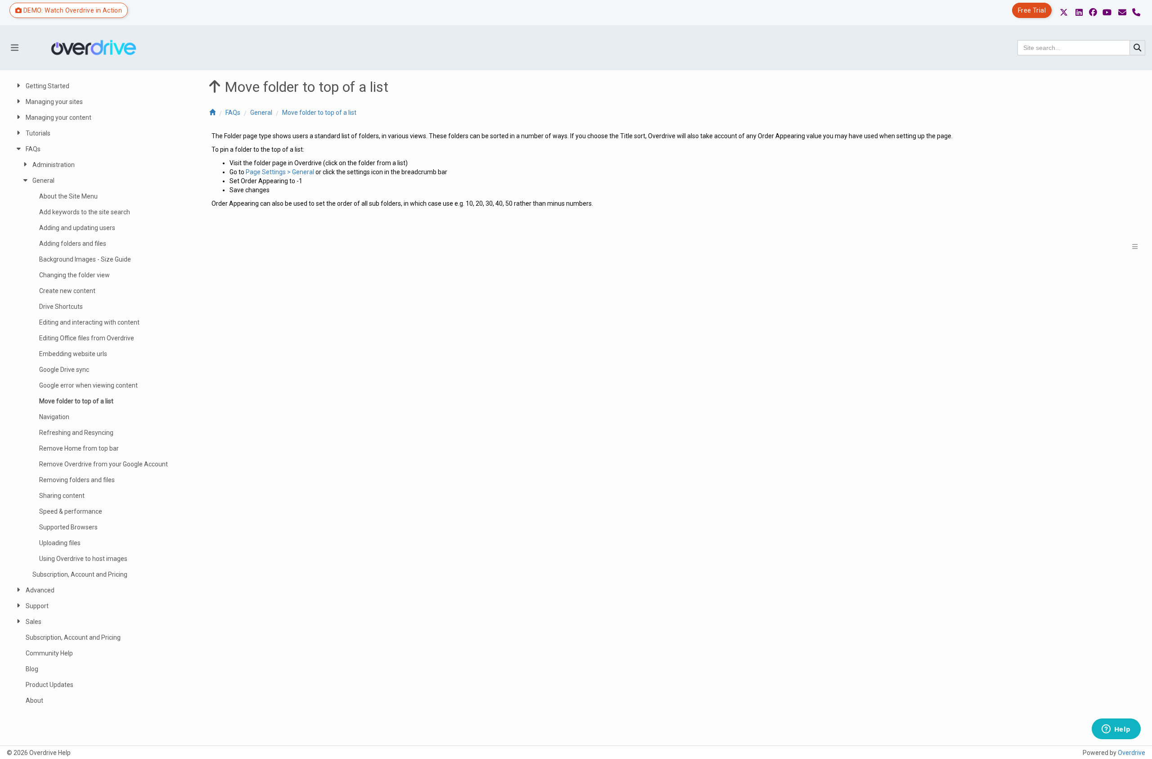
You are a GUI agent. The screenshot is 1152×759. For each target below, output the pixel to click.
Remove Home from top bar (79, 448)
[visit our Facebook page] (1093, 12)
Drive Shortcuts (61, 306)
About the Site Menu (68, 196)
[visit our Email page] (1122, 12)
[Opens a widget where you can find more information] (1116, 729)
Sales (33, 621)
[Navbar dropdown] (14, 47)
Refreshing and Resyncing (76, 432)
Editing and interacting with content (89, 322)
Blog (32, 669)
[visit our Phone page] (1136, 12)
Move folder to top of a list (319, 112)
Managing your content (58, 117)
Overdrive (1131, 752)
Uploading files (60, 543)
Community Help (49, 653)
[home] (212, 112)
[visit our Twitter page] (1063, 12)
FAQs (232, 112)
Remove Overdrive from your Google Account (103, 464)
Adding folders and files (72, 243)
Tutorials (38, 133)
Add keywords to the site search (84, 212)
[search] (1137, 47)
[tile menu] (1134, 246)
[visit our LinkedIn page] (1079, 12)
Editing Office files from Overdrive (86, 338)
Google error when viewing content (88, 385)
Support (37, 606)
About (34, 700)
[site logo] (97, 47)
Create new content (67, 290)
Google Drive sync (64, 369)
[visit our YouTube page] (1107, 12)
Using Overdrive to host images (83, 558)
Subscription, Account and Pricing (79, 574)
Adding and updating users (77, 227)
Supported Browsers (68, 527)
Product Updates (49, 684)
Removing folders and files (77, 479)
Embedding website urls (73, 353)
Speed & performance (70, 511)
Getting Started (47, 86)
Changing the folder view (74, 275)
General (261, 112)
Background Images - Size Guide (85, 259)
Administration (53, 164)
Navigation (54, 416)
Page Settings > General (280, 172)
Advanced (40, 590)
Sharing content (62, 495)
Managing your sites (54, 101)
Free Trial (1032, 10)
